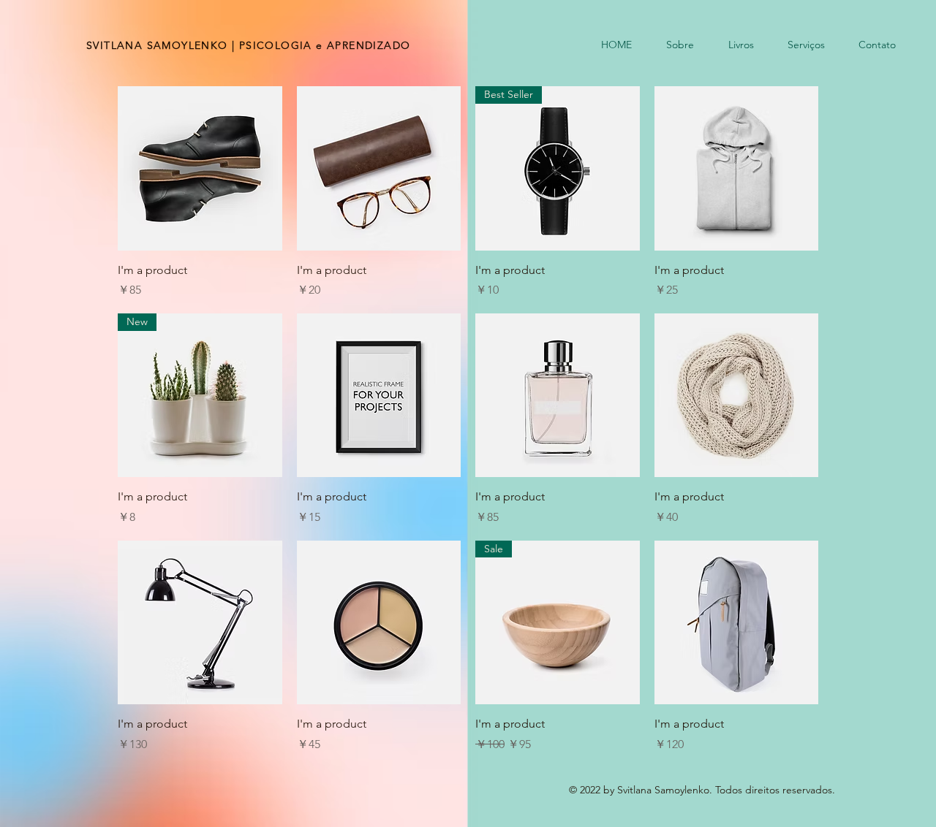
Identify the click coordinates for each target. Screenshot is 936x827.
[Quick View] (200, 168)
